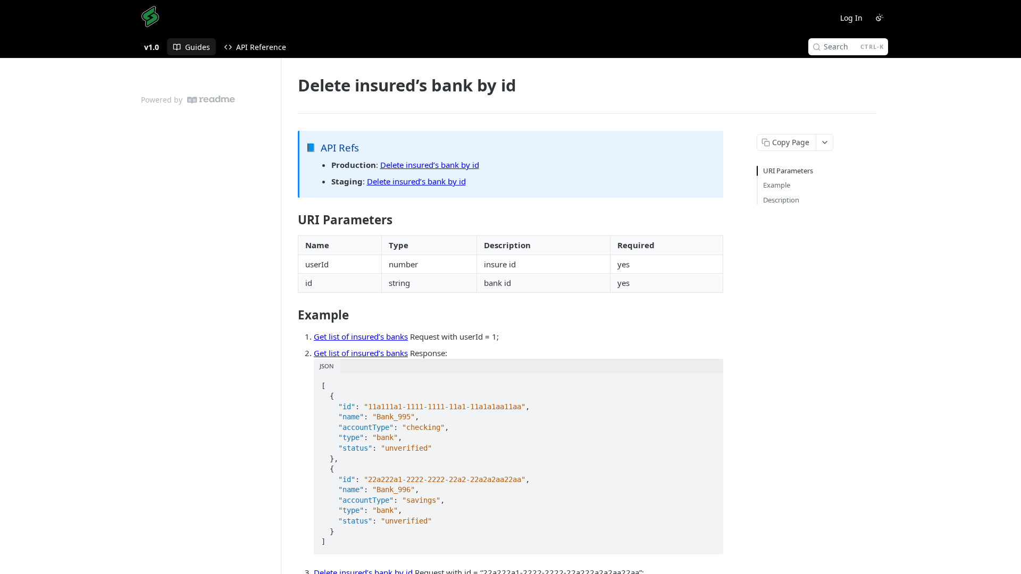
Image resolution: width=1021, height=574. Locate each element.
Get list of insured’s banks (361, 336)
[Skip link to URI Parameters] (290, 220)
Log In (851, 18)
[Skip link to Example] (290, 315)
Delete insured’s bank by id (429, 164)
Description (781, 200)
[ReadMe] (211, 100)
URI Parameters (788, 170)
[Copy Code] (710, 382)
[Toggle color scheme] (879, 17)
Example (776, 185)
